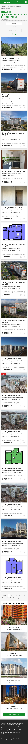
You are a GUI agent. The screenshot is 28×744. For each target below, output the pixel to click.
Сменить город (5, 19)
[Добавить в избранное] (24, 69)
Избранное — (19, 2)
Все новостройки (14, 714)
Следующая (16, 598)
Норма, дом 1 (14, 653)
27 (10, 598)
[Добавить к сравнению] (21, 69)
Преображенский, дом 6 (14, 680)
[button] (14, 30)
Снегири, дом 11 (14, 627)
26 (7, 598)
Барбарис (14, 706)
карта (14, 26)
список (14, 23)
